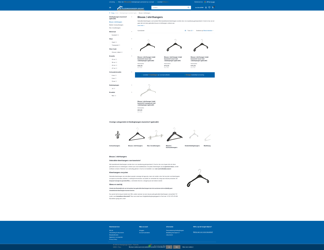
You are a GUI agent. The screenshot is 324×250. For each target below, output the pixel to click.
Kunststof (115, 35)
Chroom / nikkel (117, 52)
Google (213, 2)
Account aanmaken (144, 232)
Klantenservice (198, 2)
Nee (114, 95)
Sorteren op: (199, 30)
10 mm (114, 81)
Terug (112, 13)
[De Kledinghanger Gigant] (131, 7)
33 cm (114, 59)
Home (116, 13)
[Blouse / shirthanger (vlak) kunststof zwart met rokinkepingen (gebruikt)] (148, 45)
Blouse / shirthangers (115, 22)
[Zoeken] (188, 7)
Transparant (116, 45)
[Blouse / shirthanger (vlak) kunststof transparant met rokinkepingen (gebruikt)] (148, 89)
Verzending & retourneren (116, 232)
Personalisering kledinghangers (175, 230)
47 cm (114, 68)
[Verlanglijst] (209, 7)
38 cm (114, 62)
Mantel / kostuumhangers (116, 25)
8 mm (114, 75)
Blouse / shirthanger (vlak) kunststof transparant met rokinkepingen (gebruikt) (147, 103)
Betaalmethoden (113, 235)
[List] (185, 30)
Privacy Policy (113, 239)
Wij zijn (111, 230)
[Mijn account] (206, 7)
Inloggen (141, 230)
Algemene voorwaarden (116, 237)
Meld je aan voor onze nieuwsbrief (203, 232)
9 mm (114, 78)
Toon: (189, 30)
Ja (113, 88)
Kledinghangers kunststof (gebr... (128, 13)
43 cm (114, 65)
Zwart (114, 42)
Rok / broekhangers (114, 27)
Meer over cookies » (188, 247)
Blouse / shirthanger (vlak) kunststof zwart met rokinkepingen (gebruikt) (146, 58)
